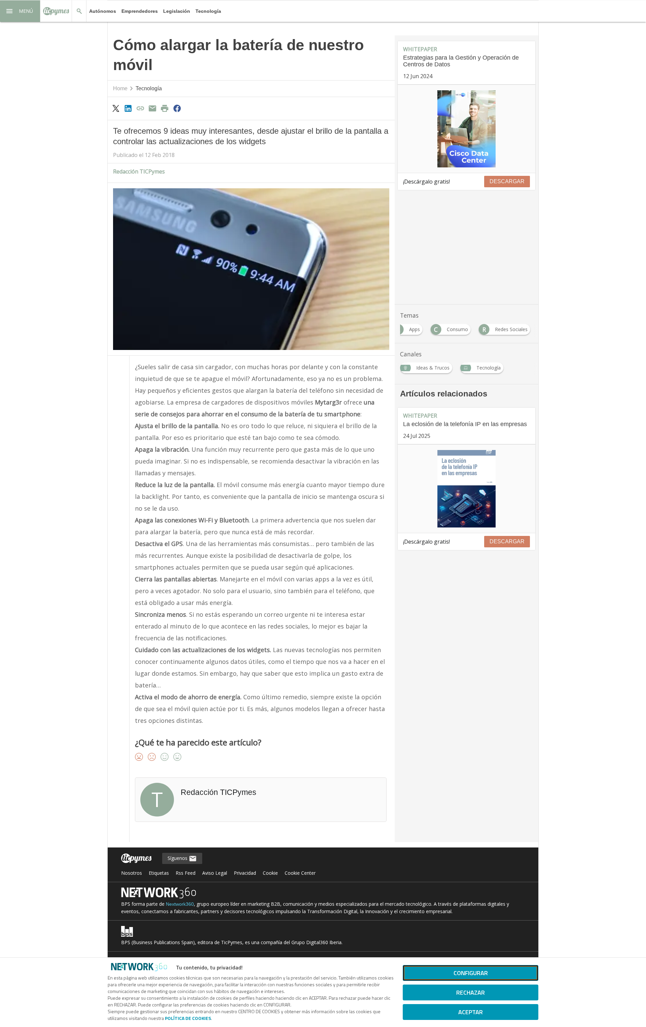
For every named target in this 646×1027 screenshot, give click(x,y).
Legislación (176, 11)
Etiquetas (159, 873)
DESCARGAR (507, 181)
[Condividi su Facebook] (177, 108)
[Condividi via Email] (152, 108)
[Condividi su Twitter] (115, 108)
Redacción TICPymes (139, 171)
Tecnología (208, 11)
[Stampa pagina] (164, 108)
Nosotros (131, 873)
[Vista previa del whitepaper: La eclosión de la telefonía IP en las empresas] (466, 488)
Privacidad (245, 873)
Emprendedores (139, 11)
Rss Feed (185, 873)
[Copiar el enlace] (140, 108)
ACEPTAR (470, 1012)
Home (120, 88)
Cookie (270, 873)
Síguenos (178, 858)
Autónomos (102, 11)
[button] (20, 11)
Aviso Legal (214, 873)
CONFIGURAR (471, 972)
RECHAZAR (470, 992)
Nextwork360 (180, 904)
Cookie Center (300, 873)
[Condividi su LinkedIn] (127, 108)
